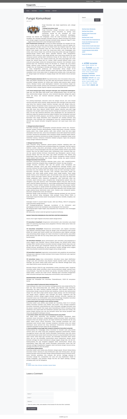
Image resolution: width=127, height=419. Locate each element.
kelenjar (96, 71)
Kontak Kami (98, 1)
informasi (40, 365)
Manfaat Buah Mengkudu (88, 29)
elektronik (87, 65)
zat (97, 85)
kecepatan (87, 71)
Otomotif (54, 10)
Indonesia (94, 67)
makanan (98, 75)
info (98, 67)
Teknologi (47, 10)
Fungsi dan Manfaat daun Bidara (90, 48)
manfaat (85, 77)
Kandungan (95, 69)
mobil (87, 79)
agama (29, 365)
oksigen (93, 79)
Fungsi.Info (31, 5)
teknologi (84, 84)
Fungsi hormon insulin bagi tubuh (91, 45)
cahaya (83, 65)
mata (95, 77)
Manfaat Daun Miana (87, 31)
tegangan (95, 82)
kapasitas (83, 71)
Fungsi (33, 365)
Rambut (96, 81)
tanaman (90, 82)
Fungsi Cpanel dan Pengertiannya (91, 39)
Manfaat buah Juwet (87, 37)
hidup (36, 365)
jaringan (89, 69)
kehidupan (92, 71)
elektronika (92, 65)
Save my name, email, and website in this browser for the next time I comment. (49, 404)
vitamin (92, 85)
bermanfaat (93, 63)
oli (95, 79)
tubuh (88, 84)
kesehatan (91, 73)
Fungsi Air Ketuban (87, 54)
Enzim (96, 65)
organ (98, 79)
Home (27, 10)
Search (84, 17)
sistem (86, 82)
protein (92, 81)
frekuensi (83, 67)
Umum (40, 10)
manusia (50, 365)
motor (89, 79)
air (82, 63)
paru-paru (84, 81)
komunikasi (45, 365)
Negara (54, 365)
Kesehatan (34, 10)
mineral (83, 79)
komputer (92, 75)
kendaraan (85, 73)
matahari (98, 77)
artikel (86, 63)
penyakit (88, 81)
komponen (85, 75)
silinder (83, 82)
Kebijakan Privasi (89, 1)
